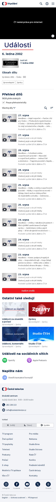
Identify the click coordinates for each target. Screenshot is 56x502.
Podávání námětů (37, 465)
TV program (7, 433)
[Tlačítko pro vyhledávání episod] (45, 107)
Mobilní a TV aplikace (11, 470)
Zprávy (20, 82)
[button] (10, 122)
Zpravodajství (8, 82)
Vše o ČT (6, 475)
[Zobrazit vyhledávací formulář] (41, 3)
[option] (10, 425)
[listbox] (28, 425)
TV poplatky (7, 444)
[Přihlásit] (47, 3)
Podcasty (6, 454)
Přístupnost (33, 497)
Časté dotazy (35, 470)
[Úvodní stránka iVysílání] (9, 3)
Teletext (6, 449)
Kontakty (33, 475)
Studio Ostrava (35, 449)
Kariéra (32, 460)
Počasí (5, 460)
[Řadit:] (52, 107)
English (5, 497)
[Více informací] (52, 36)
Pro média (33, 433)
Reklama (33, 439)
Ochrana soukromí (18, 497)
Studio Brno (34, 444)
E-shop (5, 465)
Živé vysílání (7, 439)
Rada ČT (32, 454)
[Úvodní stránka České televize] (13, 389)
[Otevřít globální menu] (53, 3)
